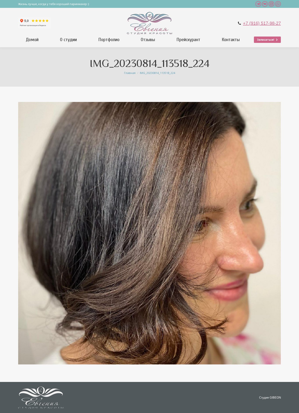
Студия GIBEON (270, 397)
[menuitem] (32, 39)
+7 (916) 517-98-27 (262, 23)
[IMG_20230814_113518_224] (149, 233)
